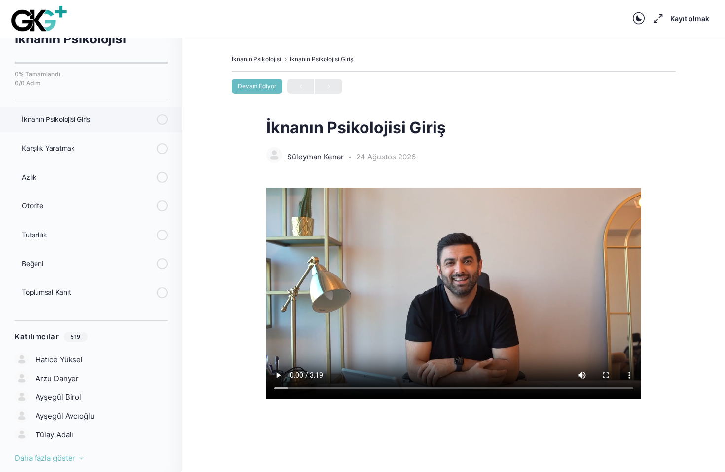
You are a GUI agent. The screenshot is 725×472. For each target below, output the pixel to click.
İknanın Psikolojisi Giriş (321, 59)
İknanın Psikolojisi (256, 59)
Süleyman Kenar (316, 156)
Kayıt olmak (689, 18)
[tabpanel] (453, 295)
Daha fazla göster (45, 458)
